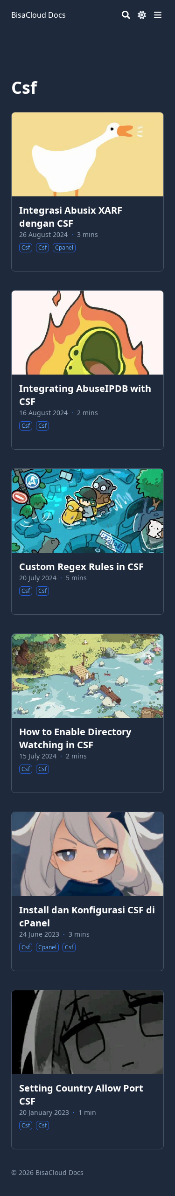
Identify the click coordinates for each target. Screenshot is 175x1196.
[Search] (126, 15)
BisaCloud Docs (38, 15)
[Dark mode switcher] (142, 15)
